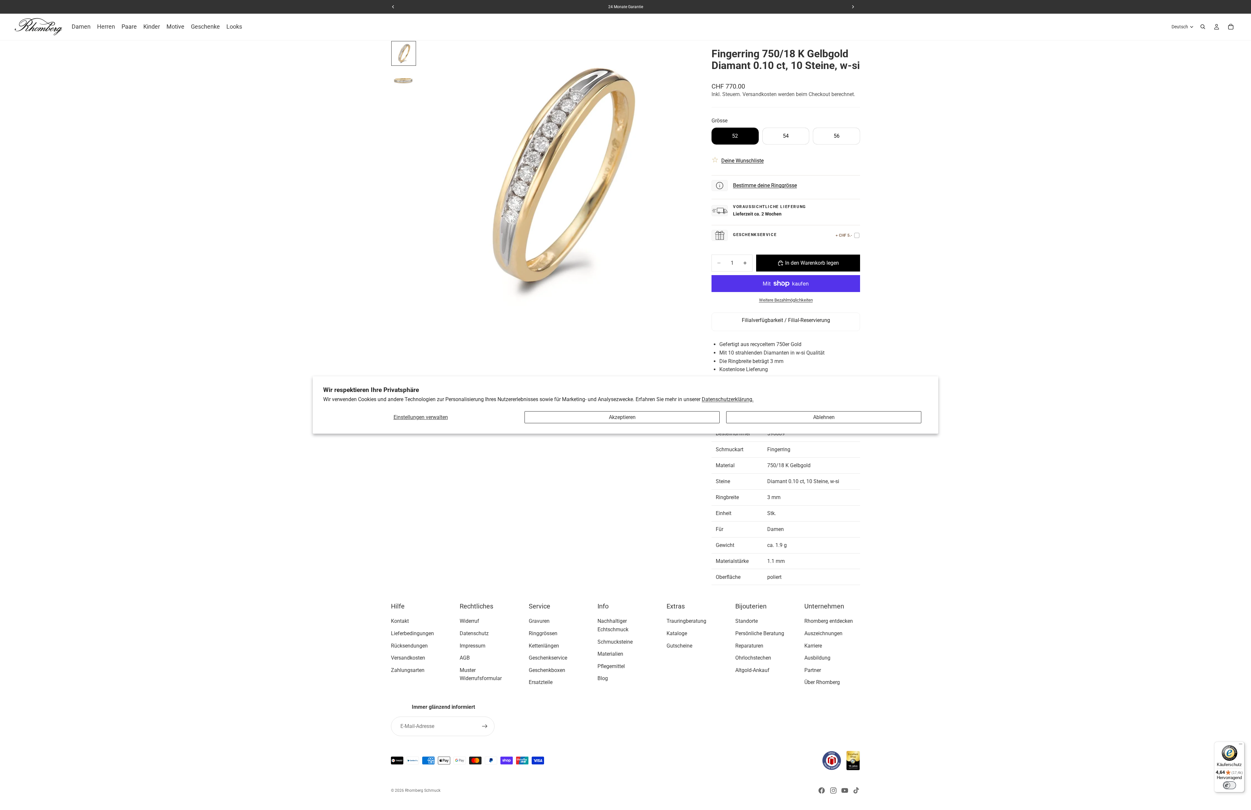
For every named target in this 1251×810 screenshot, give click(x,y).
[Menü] (1240, 745)
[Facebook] (822, 790)
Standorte (746, 621)
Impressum (472, 646)
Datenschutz (474, 633)
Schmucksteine (615, 642)
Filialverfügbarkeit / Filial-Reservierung (786, 320)
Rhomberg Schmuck (422, 790)
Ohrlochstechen (753, 658)
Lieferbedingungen (412, 633)
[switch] (1229, 785)
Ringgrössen (543, 633)
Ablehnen (824, 417)
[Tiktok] (856, 790)
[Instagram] (833, 790)
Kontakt (400, 621)
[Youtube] (845, 790)
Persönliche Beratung (759, 633)
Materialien (610, 654)
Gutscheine (679, 646)
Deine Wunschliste (742, 161)
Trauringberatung (686, 621)
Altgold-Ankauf (752, 670)
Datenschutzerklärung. (728, 399)
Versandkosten (408, 658)
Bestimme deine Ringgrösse (765, 185)
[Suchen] (1203, 27)
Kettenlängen (544, 646)
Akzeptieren (622, 417)
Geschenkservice (548, 658)
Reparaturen (749, 646)
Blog (602, 679)
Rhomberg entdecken (828, 621)
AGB (465, 658)
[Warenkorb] (1231, 27)
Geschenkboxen (547, 670)
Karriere (813, 646)
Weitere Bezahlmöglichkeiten (786, 300)
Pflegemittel (611, 666)
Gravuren (539, 621)
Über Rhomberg (822, 682)
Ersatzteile (541, 682)
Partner (812, 670)
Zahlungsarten (407, 670)
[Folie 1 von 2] (403, 53)
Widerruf (469, 621)
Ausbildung (817, 658)
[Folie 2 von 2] (403, 79)
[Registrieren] (485, 726)
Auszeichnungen (823, 633)
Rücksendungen (409, 646)
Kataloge (677, 633)
